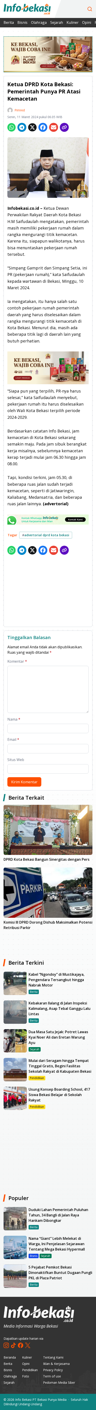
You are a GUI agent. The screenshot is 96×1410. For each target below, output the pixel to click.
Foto (25, 1376)
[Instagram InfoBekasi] (6, 1345)
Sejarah (56, 22)
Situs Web (15, 759)
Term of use (52, 1376)
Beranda (10, 1357)
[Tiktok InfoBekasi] (13, 1345)
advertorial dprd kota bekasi (45, 535)
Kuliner (73, 22)
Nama (13, 719)
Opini (86, 22)
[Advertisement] (48, 591)
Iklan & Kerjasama (56, 1363)
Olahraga (39, 22)
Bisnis (22, 22)
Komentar (17, 661)
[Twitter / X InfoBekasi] (27, 1345)
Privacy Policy (53, 1370)
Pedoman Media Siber (59, 1382)
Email (13, 739)
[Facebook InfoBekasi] (20, 1345)
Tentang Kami (53, 1357)
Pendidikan (30, 1370)
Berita (9, 22)
